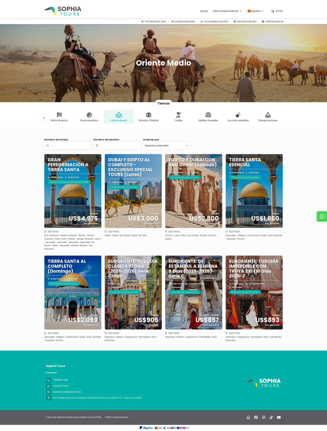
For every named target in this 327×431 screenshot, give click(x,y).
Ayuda (204, 11)
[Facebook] (256, 417)
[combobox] (117, 145)
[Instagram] (263, 417)
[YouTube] (279, 417)
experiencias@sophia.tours (67, 391)
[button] (44, 118)
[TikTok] (271, 417)
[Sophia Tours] (263, 382)
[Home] (248, 417)
